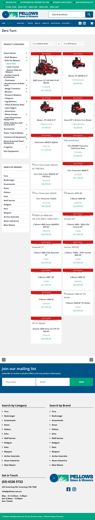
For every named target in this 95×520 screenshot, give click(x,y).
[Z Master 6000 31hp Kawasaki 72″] (46, 243)
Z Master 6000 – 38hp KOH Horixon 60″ (78, 225)
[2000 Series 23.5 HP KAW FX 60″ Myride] (46, 55)
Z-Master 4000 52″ (78, 277)
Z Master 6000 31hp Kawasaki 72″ (46, 253)
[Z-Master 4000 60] (41, 294)
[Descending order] (58, 43)
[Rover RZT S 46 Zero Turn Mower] (78, 99)
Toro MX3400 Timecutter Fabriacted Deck (78, 147)
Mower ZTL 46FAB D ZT (77, 75)
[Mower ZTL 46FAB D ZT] (78, 55)
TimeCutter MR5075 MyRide (46, 142)
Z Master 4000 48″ (78, 198)
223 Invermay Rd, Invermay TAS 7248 (19, 487)
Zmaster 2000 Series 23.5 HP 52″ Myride (46, 329)
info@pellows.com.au (12, 491)
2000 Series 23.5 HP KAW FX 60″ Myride (46, 81)
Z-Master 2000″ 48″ (46, 277)
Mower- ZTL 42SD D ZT (46, 120)
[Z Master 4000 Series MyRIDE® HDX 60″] (46, 215)
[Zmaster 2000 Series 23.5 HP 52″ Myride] (46, 319)
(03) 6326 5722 (12, 481)
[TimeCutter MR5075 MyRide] (46, 136)
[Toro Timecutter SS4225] (44, 193)
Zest (40, 516)
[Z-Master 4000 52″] (73, 271)
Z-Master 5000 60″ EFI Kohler (78, 303)
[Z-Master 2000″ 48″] (42, 271)
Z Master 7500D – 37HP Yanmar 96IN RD (78, 253)
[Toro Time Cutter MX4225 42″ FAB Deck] (46, 165)
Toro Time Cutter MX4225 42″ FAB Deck (46, 175)
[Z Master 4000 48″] (73, 193)
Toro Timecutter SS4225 (46, 198)
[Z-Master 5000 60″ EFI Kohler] (78, 294)
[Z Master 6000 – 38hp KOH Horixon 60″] (78, 215)
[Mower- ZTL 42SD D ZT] (46, 99)
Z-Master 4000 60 (46, 299)
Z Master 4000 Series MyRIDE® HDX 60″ (46, 225)
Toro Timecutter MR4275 (77, 170)
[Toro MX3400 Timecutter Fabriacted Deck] (78, 136)
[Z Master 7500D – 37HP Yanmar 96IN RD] (78, 243)
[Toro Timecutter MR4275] (76, 165)
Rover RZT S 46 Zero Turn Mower (78, 120)
